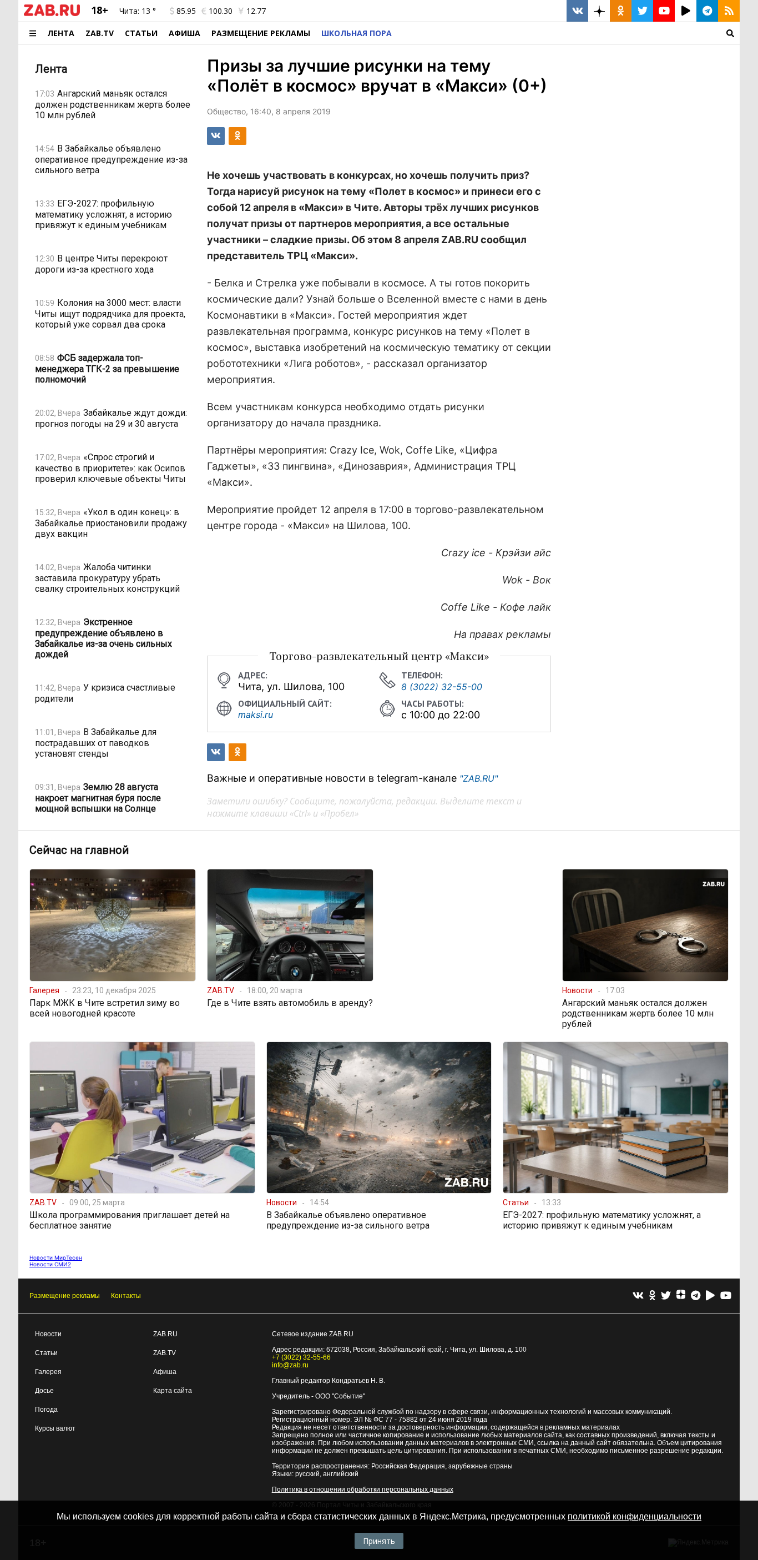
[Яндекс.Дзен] (681, 1295)
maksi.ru (255, 714)
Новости (48, 1334)
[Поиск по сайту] (568, 33)
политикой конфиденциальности (634, 1516)
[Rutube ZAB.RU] (685, 11)
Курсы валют (55, 1428)
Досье (44, 1391)
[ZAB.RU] (52, 14)
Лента (60, 33)
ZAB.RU (165, 1334)
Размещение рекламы (64, 1296)
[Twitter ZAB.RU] (642, 11)
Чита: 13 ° (137, 11)
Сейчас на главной (79, 850)
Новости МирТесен (55, 1257)
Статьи (141, 33)
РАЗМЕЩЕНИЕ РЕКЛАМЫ (260, 33)
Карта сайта (172, 1391)
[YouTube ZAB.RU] (664, 11)
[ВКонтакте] (638, 1296)
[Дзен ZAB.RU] (599, 11)
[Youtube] (725, 1296)
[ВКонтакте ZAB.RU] (577, 11)
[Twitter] (666, 1296)
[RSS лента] (729, 11)
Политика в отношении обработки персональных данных (362, 1489)
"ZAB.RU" (478, 778)
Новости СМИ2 (50, 1264)
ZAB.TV (99, 33)
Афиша (184, 33)
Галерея (48, 1372)
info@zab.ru (290, 1365)
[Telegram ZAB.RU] (707, 11)
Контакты (126, 1296)
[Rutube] (710, 1296)
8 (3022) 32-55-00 (441, 686)
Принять (379, 1541)
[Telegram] (695, 1296)
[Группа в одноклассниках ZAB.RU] (620, 11)
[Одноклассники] (652, 1296)
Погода (46, 1409)
